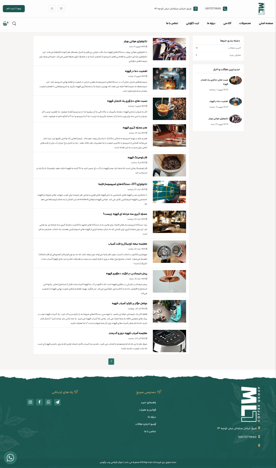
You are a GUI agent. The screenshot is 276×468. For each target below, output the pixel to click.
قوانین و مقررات (147, 410)
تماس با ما (172, 23)
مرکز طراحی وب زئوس (111, 462)
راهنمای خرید (148, 402)
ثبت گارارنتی (192, 23)
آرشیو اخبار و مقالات (145, 424)
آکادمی (227, 23)
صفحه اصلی (266, 23)
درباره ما (211, 23)
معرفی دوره (218, 55)
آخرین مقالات (218, 48)
